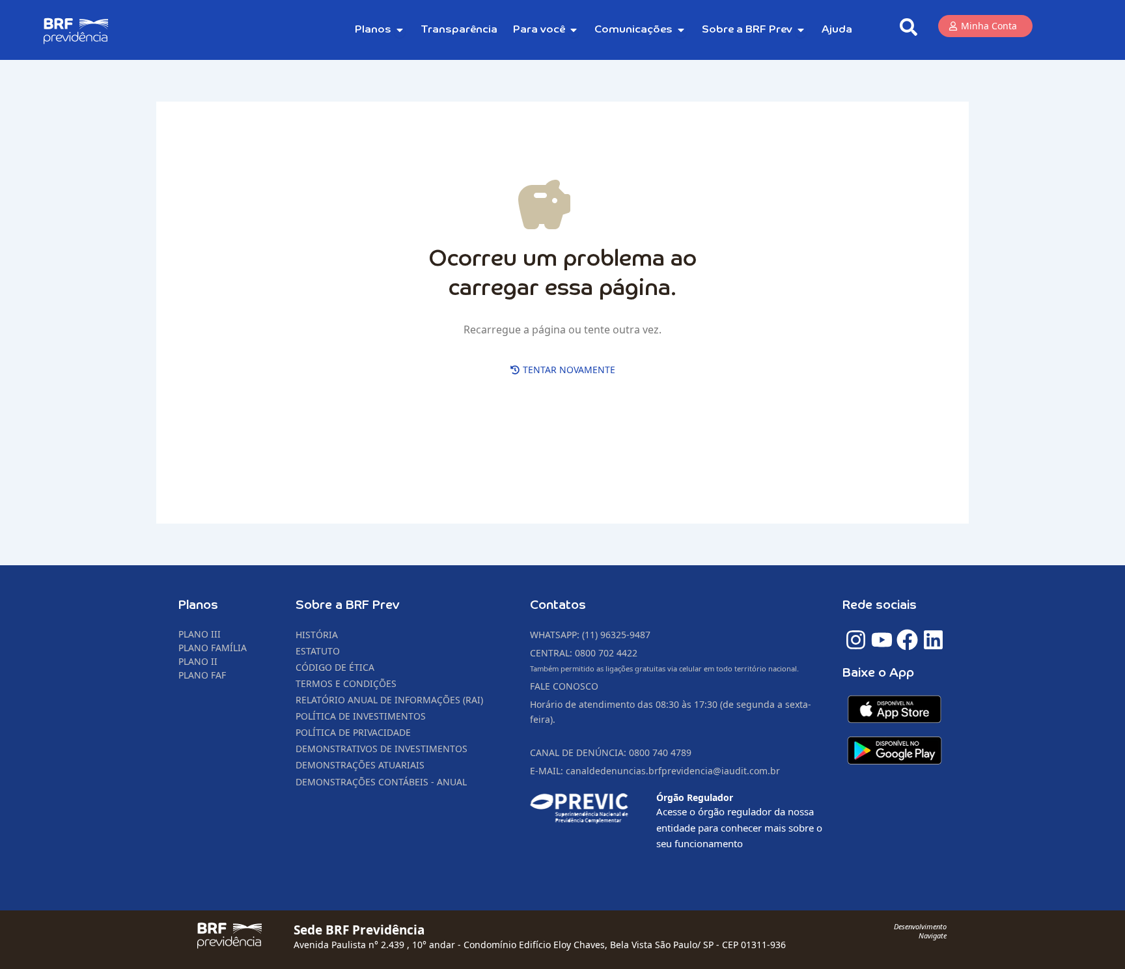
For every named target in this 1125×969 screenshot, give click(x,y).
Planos (198, 605)
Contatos (558, 605)
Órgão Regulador (694, 797)
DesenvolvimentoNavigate (920, 930)
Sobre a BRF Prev (348, 605)
